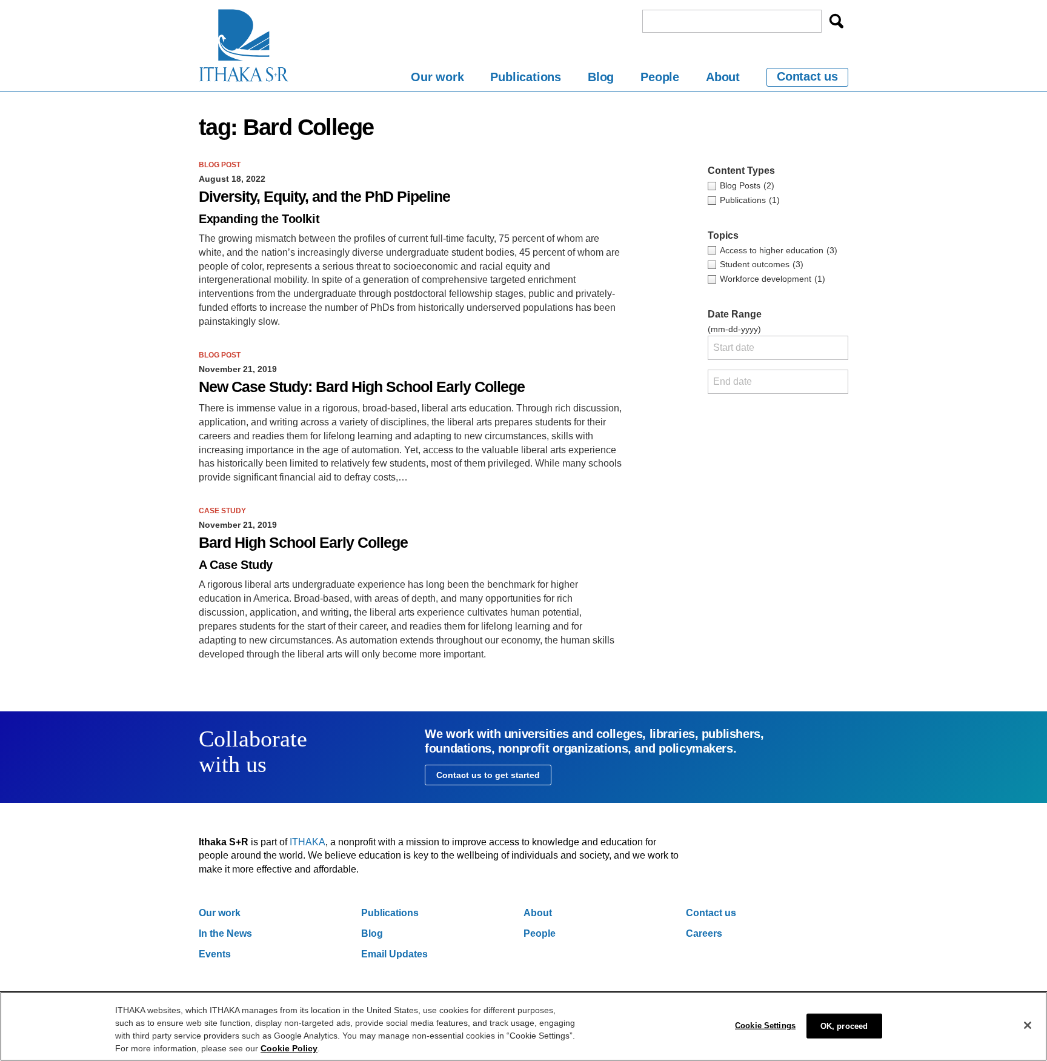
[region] (523, 1026)
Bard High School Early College (303, 542)
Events (215, 954)
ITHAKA (307, 842)
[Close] (1027, 1025)
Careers (704, 933)
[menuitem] (437, 79)
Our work (437, 77)
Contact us (807, 76)
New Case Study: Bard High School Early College (362, 387)
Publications (525, 77)
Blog (601, 77)
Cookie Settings (765, 1025)
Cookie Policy (289, 1048)
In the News (225, 933)
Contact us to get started (488, 775)
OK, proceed (844, 1026)
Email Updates (394, 954)
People (659, 77)
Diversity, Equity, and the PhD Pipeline (324, 196)
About (723, 77)
